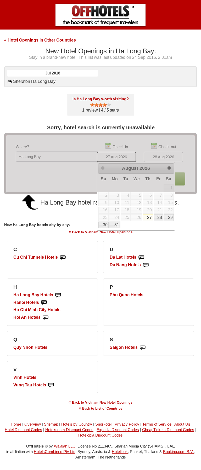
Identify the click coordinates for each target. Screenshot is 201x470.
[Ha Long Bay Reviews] (58, 295)
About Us (182, 424)
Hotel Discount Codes (23, 429)
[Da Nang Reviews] (146, 265)
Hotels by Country (76, 424)
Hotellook (120, 451)
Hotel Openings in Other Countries (40, 40)
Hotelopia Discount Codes (100, 435)
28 (159, 217)
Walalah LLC (64, 446)
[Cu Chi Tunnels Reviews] (63, 257)
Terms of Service (156, 424)
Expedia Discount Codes (118, 429)
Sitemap (51, 424)
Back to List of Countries (100, 408)
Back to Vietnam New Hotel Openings (100, 232)
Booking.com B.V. (178, 451)
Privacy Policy (127, 424)
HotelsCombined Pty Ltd (54, 451)
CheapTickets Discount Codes (168, 429)
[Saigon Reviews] (142, 347)
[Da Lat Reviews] (141, 257)
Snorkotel (103, 424)
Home (16, 424)
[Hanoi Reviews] (44, 302)
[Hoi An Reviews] (45, 317)
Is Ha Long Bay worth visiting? (100, 99)
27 (149, 217)
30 (105, 225)
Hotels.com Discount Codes (69, 429)
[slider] (100, 105)
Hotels (35, 257)
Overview (32, 424)
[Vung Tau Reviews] (51, 385)
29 (170, 217)
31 (116, 225)
